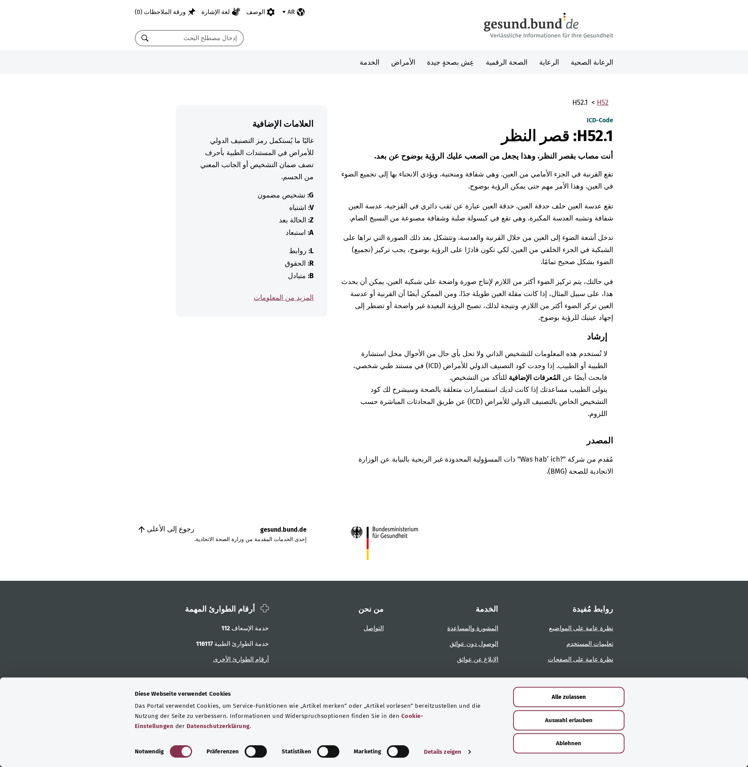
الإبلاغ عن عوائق (477, 659)
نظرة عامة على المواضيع (581, 628)
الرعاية (549, 62)
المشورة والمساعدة (472, 628)
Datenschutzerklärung (218, 726)
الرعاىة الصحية (592, 62)
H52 (603, 102)
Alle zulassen (569, 696)
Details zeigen (442, 751)
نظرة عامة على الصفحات (580, 659)
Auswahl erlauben (569, 720)
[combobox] (199, 38)
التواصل (373, 628)
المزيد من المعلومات (284, 297)
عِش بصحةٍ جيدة (450, 62)
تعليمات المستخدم (589, 643)
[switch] (256, 751)
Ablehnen (568, 743)
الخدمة (369, 62)
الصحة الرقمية (506, 62)
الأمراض (403, 62)
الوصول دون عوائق (474, 643)
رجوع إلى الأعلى (169, 529)
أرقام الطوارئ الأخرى (241, 659)
